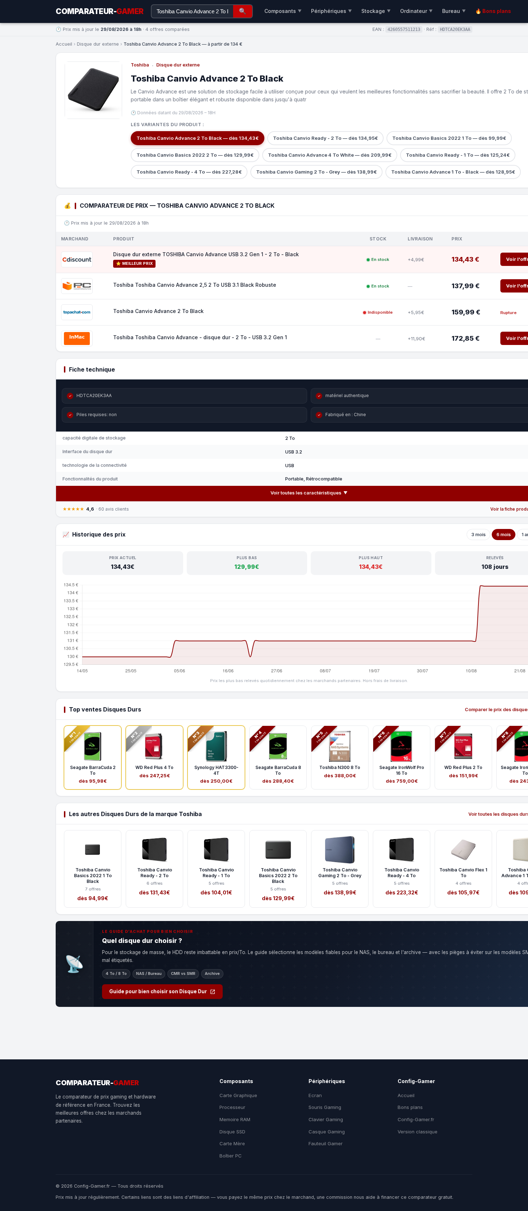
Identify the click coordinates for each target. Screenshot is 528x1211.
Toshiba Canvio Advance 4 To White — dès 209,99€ (330, 155)
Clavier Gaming (326, 1119)
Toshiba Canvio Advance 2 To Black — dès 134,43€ (197, 138)
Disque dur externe (98, 44)
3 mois (478, 534)
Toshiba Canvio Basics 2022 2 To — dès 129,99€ (195, 155)
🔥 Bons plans (493, 11)
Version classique (417, 1131)
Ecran (315, 1095)
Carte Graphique (238, 1095)
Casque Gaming (327, 1131)
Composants (283, 11)
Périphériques (331, 11)
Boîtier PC (230, 1156)
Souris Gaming (325, 1107)
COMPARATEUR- (100, 11)
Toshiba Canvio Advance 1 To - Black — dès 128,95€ (453, 172)
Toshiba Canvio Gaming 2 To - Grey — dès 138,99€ (316, 172)
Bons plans (410, 1107)
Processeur (232, 1107)
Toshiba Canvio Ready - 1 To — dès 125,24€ (458, 155)
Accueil (64, 44)
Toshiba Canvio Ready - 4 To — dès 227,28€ (189, 172)
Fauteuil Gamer (326, 1143)
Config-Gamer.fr (416, 1119)
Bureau (454, 11)
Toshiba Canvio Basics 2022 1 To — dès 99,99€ (449, 138)
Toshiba (140, 65)
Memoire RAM (234, 1119)
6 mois (503, 534)
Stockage (376, 11)
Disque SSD (232, 1131)
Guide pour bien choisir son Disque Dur (158, 991)
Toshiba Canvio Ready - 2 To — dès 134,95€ (325, 138)
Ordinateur (416, 11)
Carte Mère (232, 1143)
